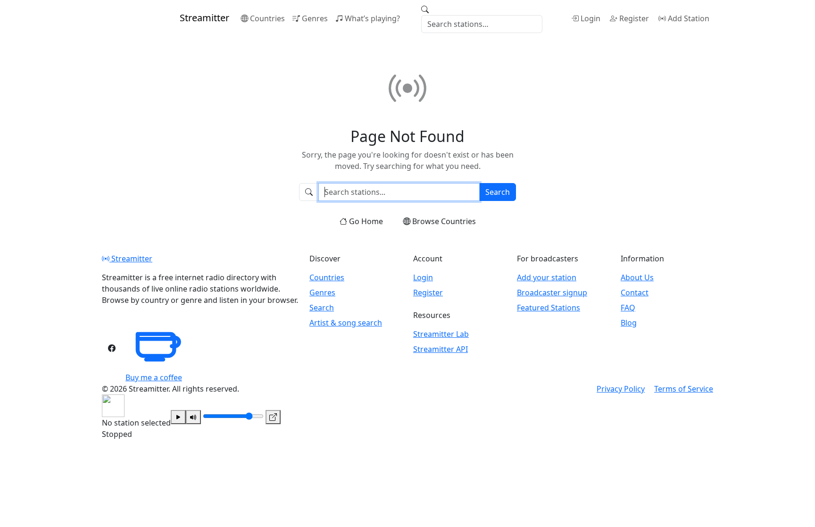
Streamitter (130, 258)
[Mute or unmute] (193, 417)
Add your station (546, 277)
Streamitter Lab (441, 334)
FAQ (628, 307)
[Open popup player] (273, 417)
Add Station (688, 18)
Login (590, 18)
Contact (635, 292)
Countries (267, 18)
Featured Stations (548, 307)
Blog (629, 323)
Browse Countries (444, 221)
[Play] (178, 417)
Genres (315, 18)
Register (634, 18)
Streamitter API (440, 349)
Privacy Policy (621, 389)
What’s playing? (372, 18)
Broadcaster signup (552, 292)
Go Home (366, 221)
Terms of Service (683, 389)
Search (497, 192)
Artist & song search (345, 323)
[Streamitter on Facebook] (112, 348)
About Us (637, 277)
